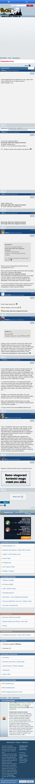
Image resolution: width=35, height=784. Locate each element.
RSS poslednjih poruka (9, 687)
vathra (7, 232)
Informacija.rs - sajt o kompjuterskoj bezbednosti (15, 597)
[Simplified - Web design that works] (25, 762)
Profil (4, 125)
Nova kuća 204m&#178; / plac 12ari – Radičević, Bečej (17, 601)
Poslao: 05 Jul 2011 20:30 (13, 70)
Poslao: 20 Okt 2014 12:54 (14, 459)
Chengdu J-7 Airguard (8, 571)
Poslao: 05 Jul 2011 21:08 (13, 132)
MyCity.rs (24, 747)
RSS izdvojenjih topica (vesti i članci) (12, 692)
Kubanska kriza (16, 57)
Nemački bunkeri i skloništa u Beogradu (13, 666)
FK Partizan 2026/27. (8, 584)
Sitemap (18, 742)
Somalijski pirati (7, 562)
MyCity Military (3, 57)
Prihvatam (23, 781)
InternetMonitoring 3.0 (8, 592)
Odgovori (6, 502)
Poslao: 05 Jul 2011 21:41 (12, 213)
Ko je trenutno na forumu (8, 700)
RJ (6, 459)
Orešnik (5, 625)
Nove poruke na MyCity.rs (8, 577)
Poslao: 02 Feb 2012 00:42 (15, 417)
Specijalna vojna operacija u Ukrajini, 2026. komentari (17, 550)
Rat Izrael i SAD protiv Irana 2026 (11, 617)
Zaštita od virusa (23, 749)
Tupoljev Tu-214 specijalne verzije (11, 554)
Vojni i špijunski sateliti (9, 566)
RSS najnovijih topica (8, 683)
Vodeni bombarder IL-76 (9, 545)
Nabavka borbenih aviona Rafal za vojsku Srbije (15, 621)
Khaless (7, 320)
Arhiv (3, 194)
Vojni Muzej (6, 657)
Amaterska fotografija (8, 580)
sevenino (4, 360)
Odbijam (30, 781)
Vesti (20, 747)
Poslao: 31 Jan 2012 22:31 (18, 295)
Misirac (3, 70)
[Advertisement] (17, 37)
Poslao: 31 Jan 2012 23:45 (17, 319)
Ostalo (9, 57)
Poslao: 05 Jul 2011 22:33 (16, 232)
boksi (3, 213)
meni (9, 2)
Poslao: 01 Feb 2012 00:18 (14, 359)
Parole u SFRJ (6, 674)
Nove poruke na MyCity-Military (10, 542)
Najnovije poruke (11, 742)
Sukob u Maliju (6, 558)
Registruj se (4, 128)
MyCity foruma (11, 774)
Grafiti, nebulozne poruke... (10, 588)
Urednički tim (25, 742)
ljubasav (4, 132)
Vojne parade (6, 670)
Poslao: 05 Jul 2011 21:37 (12, 194)
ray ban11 (8, 295)
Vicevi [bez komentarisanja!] (10, 605)
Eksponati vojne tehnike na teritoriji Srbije (13, 661)
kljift (6, 417)
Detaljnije (27, 705)
